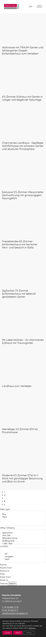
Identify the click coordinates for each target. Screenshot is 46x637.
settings (32, 628)
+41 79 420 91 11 (10, 610)
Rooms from (6, 567)
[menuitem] (31, 6)
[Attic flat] (23, 535)
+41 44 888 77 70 (10, 607)
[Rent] (23, 517)
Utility (2, 527)
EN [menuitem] (30, 6)
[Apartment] (23, 532)
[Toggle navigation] (39, 6)
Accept (7, 633)
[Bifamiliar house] (23, 538)
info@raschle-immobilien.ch (15, 613)
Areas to (4, 580)
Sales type (5, 509)
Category (10, 527)
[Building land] (23, 541)
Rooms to (4, 571)
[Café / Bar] (23, 543)
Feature (3, 583)
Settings (29, 633)
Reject (18, 633)
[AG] (23, 553)
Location (4, 546)
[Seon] (23, 559)
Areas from (5, 577)
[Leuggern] (23, 556)
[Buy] (23, 514)
